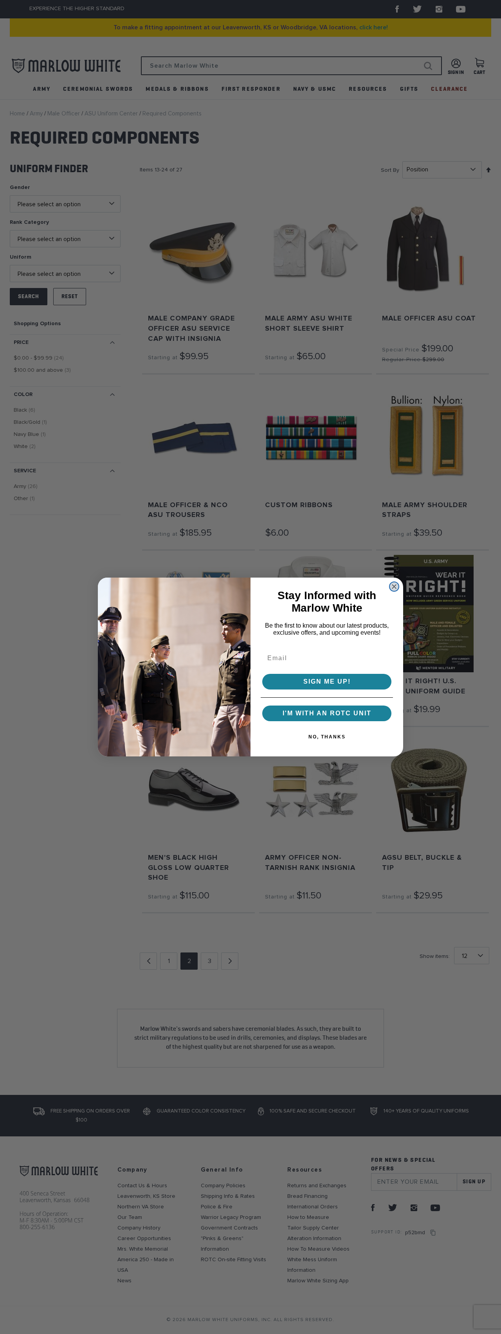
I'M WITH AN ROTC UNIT (327, 713)
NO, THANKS (327, 737)
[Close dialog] (394, 586)
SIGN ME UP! (327, 681)
